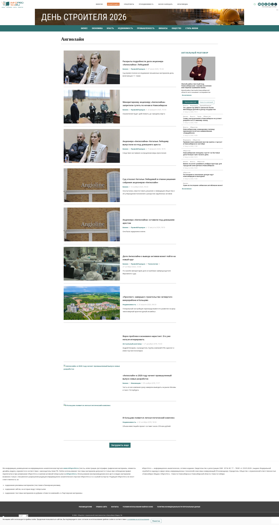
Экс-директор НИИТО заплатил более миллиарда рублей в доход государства (199, 108)
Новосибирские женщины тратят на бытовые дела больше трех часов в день (201, 154)
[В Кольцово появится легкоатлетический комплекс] (92, 421)
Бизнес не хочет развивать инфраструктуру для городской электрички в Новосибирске (202, 165)
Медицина (194, 105)
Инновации (136, 383)
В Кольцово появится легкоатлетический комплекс (149, 417)
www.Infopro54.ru (70, 468)
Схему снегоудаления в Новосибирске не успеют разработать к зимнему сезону (202, 119)
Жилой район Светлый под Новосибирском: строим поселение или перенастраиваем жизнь (196, 86)
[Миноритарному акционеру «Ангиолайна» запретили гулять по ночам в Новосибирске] (92, 106)
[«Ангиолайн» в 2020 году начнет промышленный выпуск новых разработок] (92, 381)
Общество (207, 116)
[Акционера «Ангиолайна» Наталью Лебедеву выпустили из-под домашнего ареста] (92, 146)
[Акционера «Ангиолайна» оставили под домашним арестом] (92, 224)
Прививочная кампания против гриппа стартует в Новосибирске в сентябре (202, 143)
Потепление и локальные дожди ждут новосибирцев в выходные (198, 175)
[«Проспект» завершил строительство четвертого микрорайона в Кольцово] (92, 303)
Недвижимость (129, 304)
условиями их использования (138, 519)
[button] (255, 4)
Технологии (153, 264)
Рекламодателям (269, 7)
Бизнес (125, 69)
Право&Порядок (138, 69)
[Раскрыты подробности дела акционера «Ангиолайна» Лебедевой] (92, 67)
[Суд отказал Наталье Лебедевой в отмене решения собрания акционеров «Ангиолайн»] (92, 185)
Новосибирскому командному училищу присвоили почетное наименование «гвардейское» (199, 131)
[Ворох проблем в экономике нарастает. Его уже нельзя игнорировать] (92, 342)
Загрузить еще (120, 445)
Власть (185, 105)
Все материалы (186, 95)
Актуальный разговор (132, 344)
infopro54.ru (71, 474)
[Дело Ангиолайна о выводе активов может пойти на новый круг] (92, 264)
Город (199, 116)
